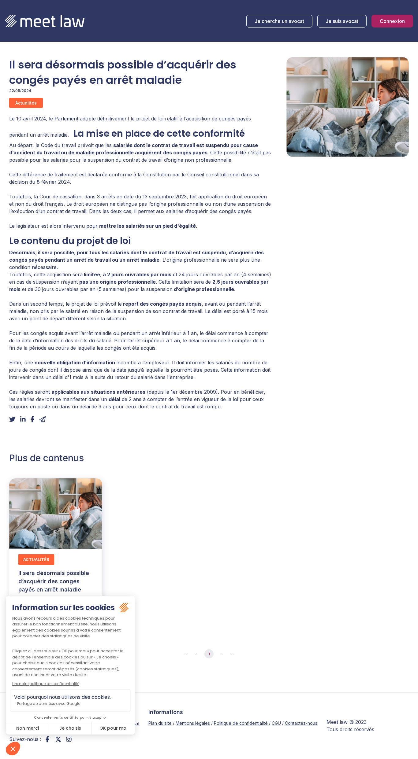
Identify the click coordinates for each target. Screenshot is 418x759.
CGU (276, 723)
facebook (47, 739)
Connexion (392, 21)
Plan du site (160, 723)
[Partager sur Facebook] (33, 419)
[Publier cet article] (12, 419)
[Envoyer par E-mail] (42, 419)
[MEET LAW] (44, 21)
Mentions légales (193, 723)
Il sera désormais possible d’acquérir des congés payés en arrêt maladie (53, 581)
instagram (68, 739)
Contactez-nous (301, 723)
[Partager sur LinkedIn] (23, 419)
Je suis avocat (342, 21)
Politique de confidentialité (241, 723)
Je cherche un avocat (279, 21)
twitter (58, 739)
